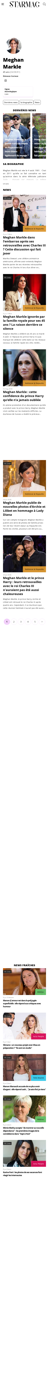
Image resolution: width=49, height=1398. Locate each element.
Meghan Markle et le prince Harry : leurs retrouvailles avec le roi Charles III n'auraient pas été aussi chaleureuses (23, 586)
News (37, 102)
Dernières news (11, 102)
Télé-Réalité (38, 1078)
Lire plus (6, 184)
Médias (40, 992)
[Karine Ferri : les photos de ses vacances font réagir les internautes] (24, 1153)
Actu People (38, 1036)
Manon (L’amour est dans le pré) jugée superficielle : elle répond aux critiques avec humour (22, 1003)
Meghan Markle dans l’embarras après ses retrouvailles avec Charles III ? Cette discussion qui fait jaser (24, 245)
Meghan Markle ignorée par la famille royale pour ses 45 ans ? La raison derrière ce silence (24, 322)
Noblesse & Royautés (34, 228)
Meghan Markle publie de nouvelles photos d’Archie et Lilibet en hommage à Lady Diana (24, 508)
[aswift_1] (24, 27)
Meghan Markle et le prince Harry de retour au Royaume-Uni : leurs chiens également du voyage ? (16, 147)
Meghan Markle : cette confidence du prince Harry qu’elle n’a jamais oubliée (23, 396)
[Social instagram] (5, 80)
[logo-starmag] (24, 4)
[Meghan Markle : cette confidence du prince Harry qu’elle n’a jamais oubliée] (24, 367)
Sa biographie (26, 102)
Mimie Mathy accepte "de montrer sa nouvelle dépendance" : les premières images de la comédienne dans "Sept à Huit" (23, 1130)
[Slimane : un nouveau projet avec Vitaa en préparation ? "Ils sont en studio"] (24, 1026)
